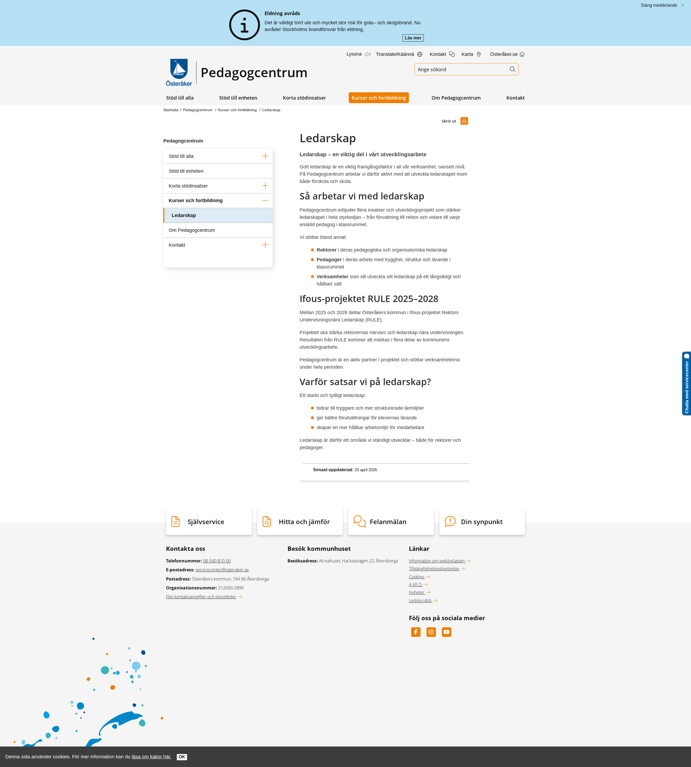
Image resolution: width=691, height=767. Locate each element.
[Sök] (512, 69)
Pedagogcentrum (198, 110)
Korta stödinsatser (304, 97)
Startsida (170, 110)
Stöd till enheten (238, 97)
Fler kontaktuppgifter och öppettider (201, 597)
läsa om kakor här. (151, 756)
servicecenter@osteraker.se (222, 570)
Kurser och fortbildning (379, 97)
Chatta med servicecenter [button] (687, 386)
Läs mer (414, 38)
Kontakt (515, 97)
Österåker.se (504, 54)
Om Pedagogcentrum (456, 97)
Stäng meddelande (659, 5)
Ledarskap (271, 110)
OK (182, 757)
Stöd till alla (180, 97)
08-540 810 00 (217, 561)
